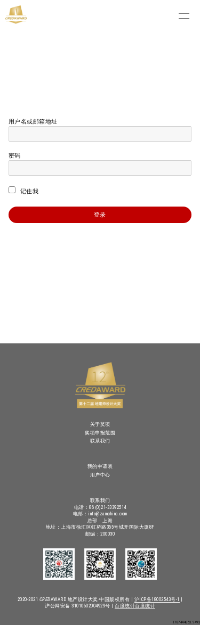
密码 (15, 155)
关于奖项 (100, 424)
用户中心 (100, 475)
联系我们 (100, 440)
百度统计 (125, 605)
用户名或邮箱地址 (33, 121)
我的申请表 (100, 466)
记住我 (28, 191)
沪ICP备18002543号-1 (157, 599)
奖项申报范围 (100, 432)
